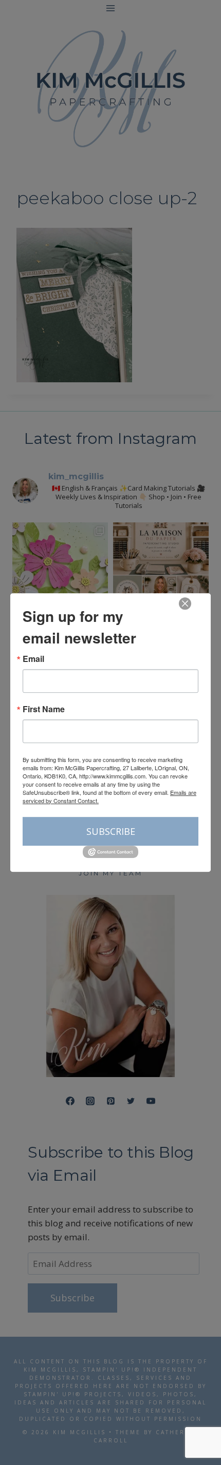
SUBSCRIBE (110, 831)
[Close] (185, 603)
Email (33, 659)
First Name (44, 709)
